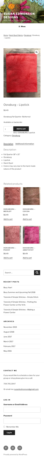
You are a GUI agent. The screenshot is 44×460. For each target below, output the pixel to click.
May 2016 (8, 351)
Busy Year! (8, 287)
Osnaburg (27, 35)
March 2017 (8, 341)
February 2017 (9, 346)
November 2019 (10, 327)
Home (6, 35)
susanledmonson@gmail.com (26, 389)
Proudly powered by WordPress (15, 454)
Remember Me (12, 427)
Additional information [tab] (24, 144)
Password (8, 416)
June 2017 (8, 337)
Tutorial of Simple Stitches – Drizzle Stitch (21, 297)
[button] (36, 52)
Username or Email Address (15, 404)
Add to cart (21, 129)
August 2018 (9, 332)
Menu (23, 26)
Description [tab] (8, 144)
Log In (9, 433)
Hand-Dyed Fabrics (16, 35)
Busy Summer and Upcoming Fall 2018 (19, 292)
